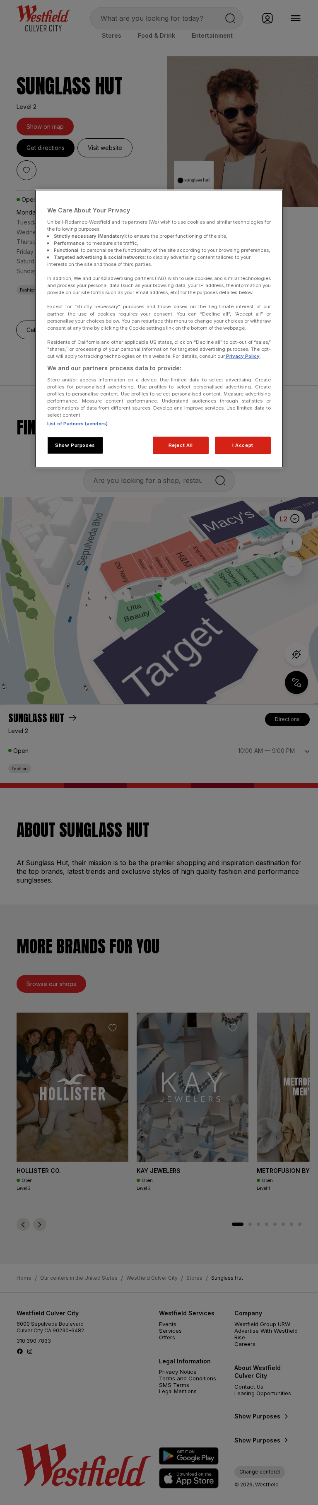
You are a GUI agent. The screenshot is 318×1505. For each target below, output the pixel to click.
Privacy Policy (242, 356)
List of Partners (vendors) (77, 423)
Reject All (181, 445)
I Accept (242, 445)
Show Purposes (75, 445)
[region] (159, 329)
